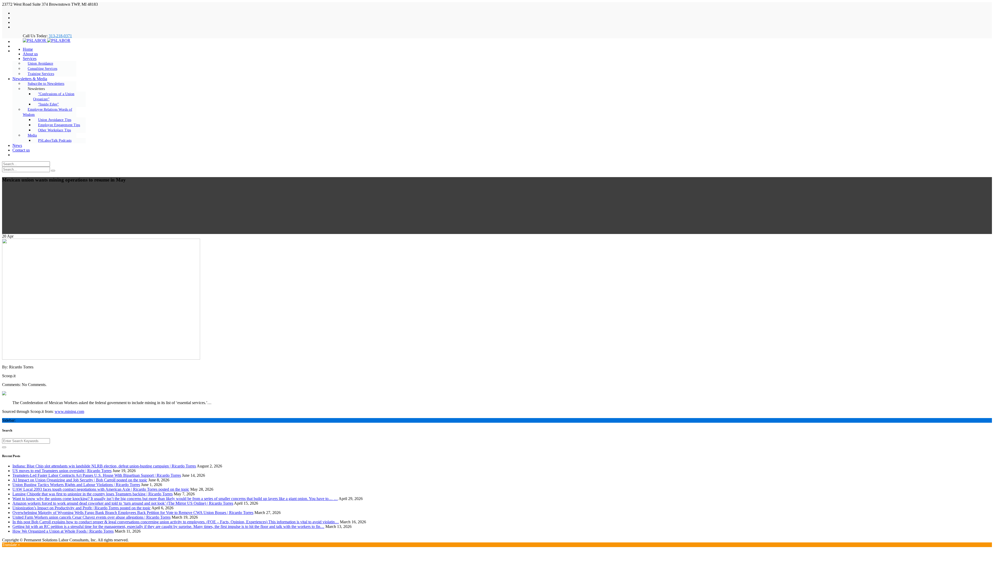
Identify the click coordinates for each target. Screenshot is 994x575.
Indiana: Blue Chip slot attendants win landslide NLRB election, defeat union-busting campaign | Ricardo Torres (104, 466)
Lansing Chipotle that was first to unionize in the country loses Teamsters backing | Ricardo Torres (92, 494)
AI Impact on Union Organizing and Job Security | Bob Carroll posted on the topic (79, 480)
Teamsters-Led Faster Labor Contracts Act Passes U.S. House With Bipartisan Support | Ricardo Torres (96, 475)
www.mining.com (69, 411)
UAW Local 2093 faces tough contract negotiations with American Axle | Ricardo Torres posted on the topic (100, 489)
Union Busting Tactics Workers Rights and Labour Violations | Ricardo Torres (76, 484)
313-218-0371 (60, 36)
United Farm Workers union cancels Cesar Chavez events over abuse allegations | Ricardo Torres (91, 517)
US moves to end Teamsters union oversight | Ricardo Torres (62, 470)
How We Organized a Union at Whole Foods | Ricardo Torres (63, 531)
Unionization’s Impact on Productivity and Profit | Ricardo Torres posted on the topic (81, 508)
